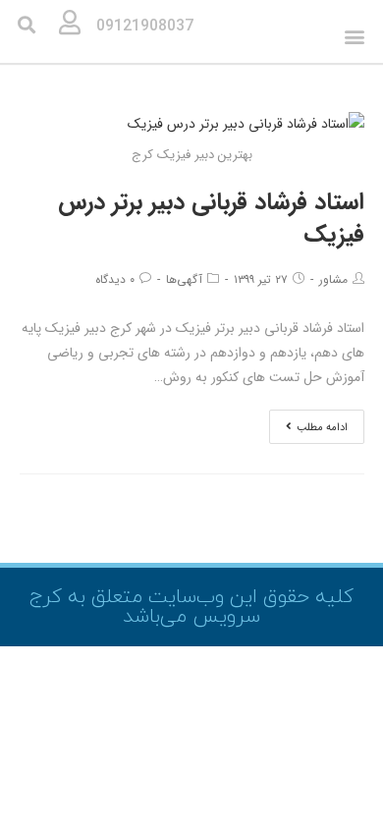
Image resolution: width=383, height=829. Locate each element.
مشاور (333, 279)
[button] (354, 37)
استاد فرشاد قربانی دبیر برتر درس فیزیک (211, 219)
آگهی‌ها (184, 279)
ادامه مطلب (322, 427)
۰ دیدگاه (115, 279)
